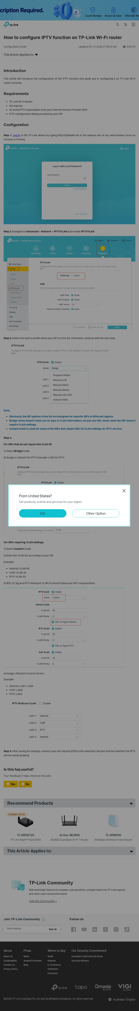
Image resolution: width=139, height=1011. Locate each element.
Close (124, 490)
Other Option (96, 513)
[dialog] (69, 505)
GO (42, 513)
